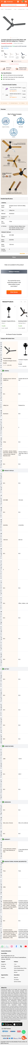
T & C (15, 964)
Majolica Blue (23, 57)
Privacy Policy (17, 966)
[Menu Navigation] (2, 2)
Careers (3, 977)
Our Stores (16, 979)
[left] (2, 55)
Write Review (14, 292)
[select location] (18, 2)
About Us (16, 977)
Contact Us (3, 964)
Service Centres (17, 981)
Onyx (6, 57)
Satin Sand (11, 57)
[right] (26, 55)
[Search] (15, 2)
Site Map (3, 966)
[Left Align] (26, 5)
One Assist (3, 968)
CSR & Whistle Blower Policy (20, 968)
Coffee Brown (17, 57)
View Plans (6, 48)
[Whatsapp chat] (23, 1032)
